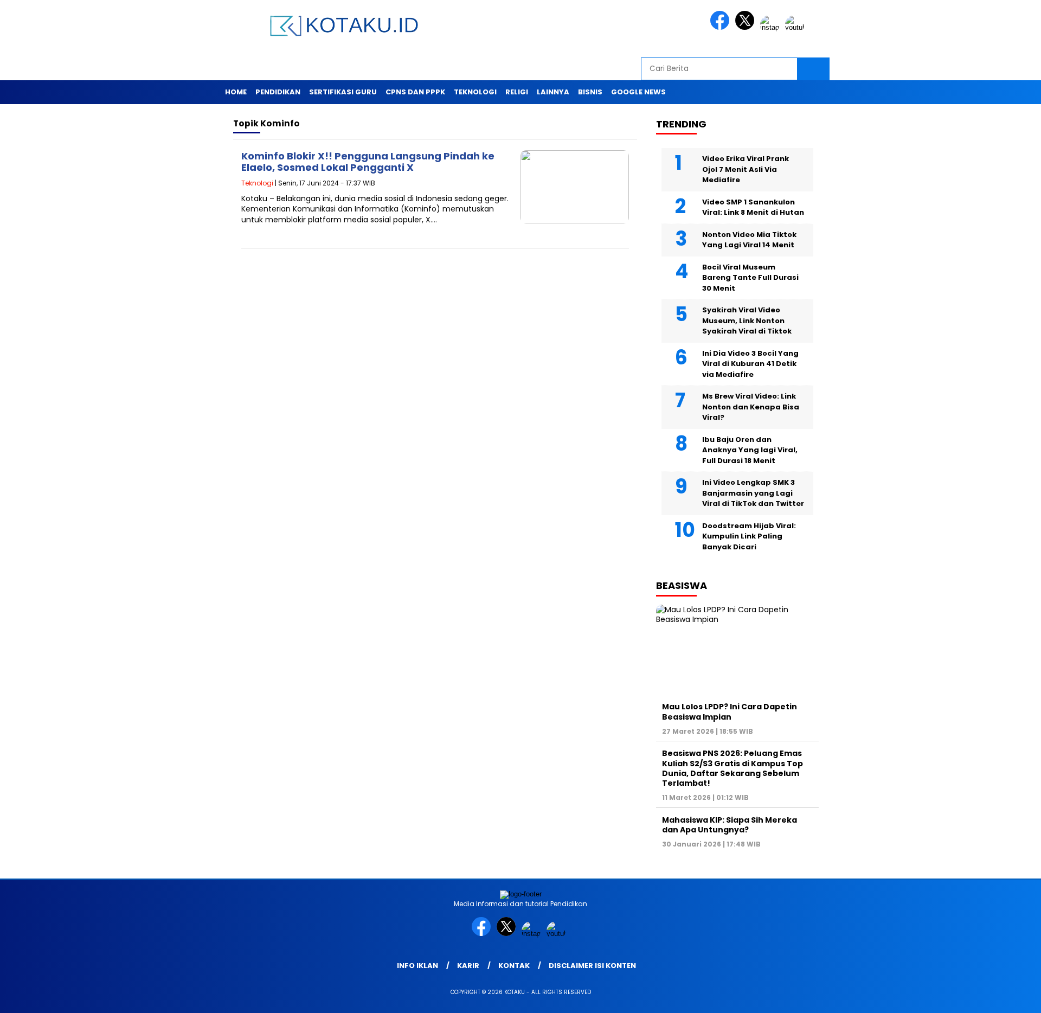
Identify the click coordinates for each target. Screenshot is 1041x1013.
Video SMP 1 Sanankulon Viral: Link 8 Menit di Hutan (753, 207)
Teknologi (475, 92)
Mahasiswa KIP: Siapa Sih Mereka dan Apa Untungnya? (729, 825)
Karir (468, 965)
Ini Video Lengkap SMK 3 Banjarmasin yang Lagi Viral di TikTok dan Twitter (753, 493)
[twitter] (746, 27)
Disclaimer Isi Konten (592, 965)
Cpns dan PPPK (415, 92)
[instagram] (771, 27)
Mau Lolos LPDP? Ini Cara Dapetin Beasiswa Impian (729, 711)
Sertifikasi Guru (343, 92)
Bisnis (590, 92)
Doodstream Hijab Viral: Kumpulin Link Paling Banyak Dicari (749, 536)
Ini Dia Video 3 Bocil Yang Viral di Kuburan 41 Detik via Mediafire (750, 364)
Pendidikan (277, 92)
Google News (638, 92)
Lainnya (553, 92)
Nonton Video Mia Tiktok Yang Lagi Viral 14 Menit (749, 240)
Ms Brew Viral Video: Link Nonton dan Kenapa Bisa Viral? (750, 406)
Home (236, 92)
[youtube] (796, 27)
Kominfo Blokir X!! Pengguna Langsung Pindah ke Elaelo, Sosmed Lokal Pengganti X (367, 162)
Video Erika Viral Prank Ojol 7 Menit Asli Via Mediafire (745, 169)
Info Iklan (417, 965)
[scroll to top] (1000, 996)
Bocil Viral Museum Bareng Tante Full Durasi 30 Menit (750, 277)
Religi (516, 92)
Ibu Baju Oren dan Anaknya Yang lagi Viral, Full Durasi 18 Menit (750, 450)
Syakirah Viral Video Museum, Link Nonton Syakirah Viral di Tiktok (747, 320)
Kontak (514, 965)
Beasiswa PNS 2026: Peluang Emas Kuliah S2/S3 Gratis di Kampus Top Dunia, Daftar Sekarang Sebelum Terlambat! (732, 768)
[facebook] (721, 27)
